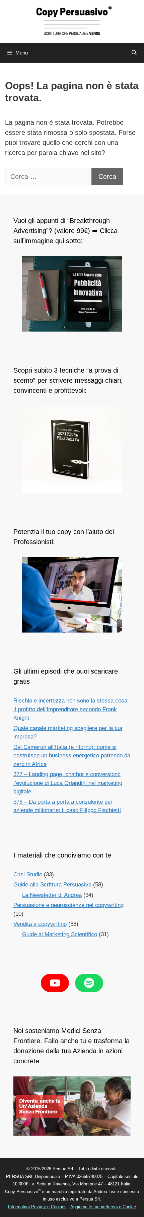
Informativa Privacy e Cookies (37, 1206)
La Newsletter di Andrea (52, 895)
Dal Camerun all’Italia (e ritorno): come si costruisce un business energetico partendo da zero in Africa (71, 755)
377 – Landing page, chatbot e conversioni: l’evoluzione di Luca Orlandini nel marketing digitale (67, 783)
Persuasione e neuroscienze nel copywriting (68, 905)
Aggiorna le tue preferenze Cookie (103, 1206)
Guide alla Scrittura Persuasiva (52, 884)
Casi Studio (27, 874)
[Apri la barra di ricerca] (134, 53)
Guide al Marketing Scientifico (59, 934)
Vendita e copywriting (40, 924)
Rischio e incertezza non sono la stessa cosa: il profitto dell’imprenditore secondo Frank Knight (71, 709)
